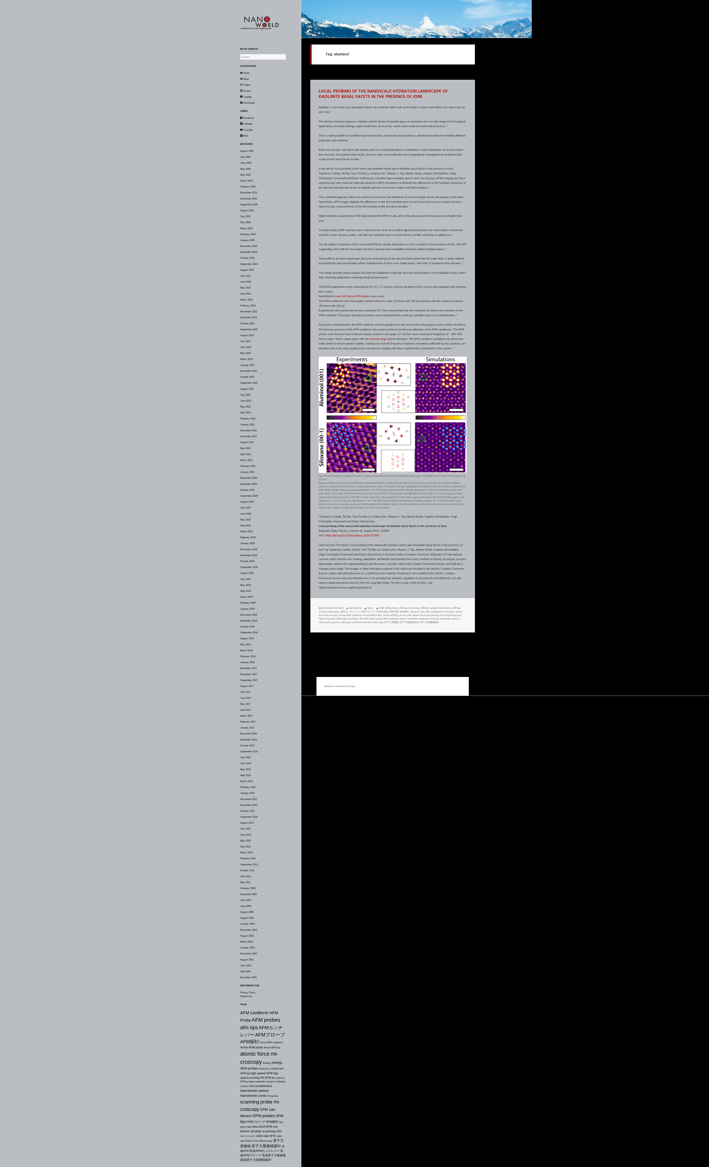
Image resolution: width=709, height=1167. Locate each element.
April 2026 (245, 174)
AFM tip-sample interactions (436, 608)
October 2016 (247, 745)
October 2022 (247, 377)
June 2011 (245, 876)
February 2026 (248, 186)
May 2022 (245, 406)
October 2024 (247, 258)
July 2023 (245, 341)
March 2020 (246, 531)
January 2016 (247, 793)
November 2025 (248, 198)
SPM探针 (272, 1122)
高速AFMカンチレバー (265, 1150)
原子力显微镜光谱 (409, 622)
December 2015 (248, 799)
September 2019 (249, 567)
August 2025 (247, 210)
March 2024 (246, 299)
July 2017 (245, 692)
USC (279, 1131)
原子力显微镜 (391, 622)
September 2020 (249, 495)
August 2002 (247, 959)
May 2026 (245, 169)
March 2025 (246, 228)
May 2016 (245, 769)
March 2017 (246, 715)
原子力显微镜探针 (266, 1146)
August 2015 (247, 822)
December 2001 (248, 977)
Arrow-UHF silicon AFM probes (351, 296)
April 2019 (245, 591)
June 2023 (245, 347)
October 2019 (247, 561)
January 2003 (247, 947)
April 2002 (245, 971)
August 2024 (247, 270)
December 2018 (248, 614)
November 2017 (248, 674)
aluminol (414, 611)
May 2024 (245, 287)
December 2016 (248, 733)
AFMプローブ (270, 1034)
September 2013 (249, 864)
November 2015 (248, 805)
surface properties (361, 622)
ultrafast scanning (262, 1131)
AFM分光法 (382, 611)
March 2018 (246, 650)
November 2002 (248, 953)
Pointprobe (272, 1096)
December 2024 (248, 246)
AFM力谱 (393, 611)
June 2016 (245, 763)
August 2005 (247, 912)
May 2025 (245, 222)
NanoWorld (355, 608)
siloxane (345, 622)
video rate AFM (265, 1135)
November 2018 (248, 620)
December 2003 (248, 930)
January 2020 (247, 543)
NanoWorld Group (345, 686)
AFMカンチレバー (350, 611)
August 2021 (247, 442)
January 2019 (247, 609)
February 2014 (248, 858)
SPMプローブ (256, 1121)
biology (267, 1063)
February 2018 (248, 656)
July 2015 (245, 828)
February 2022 (248, 418)
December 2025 (248, 192)
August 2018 (247, 638)
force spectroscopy (451, 615)
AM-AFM (425, 611)
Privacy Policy (248, 992)
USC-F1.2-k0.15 (247, 1136)
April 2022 (245, 412)
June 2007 (245, 900)
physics (335, 622)
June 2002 (245, 965)
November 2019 (248, 555)
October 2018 (247, 626)
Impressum (246, 996)
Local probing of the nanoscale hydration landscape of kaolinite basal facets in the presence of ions (383, 94)
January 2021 (247, 472)
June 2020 (245, 513)
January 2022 (247, 424)
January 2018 (247, 662)
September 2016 (249, 751)
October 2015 (247, 811)
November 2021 (248, 436)
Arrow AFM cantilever (271, 1042)
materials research (265, 1081)
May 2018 (245, 644)
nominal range (378, 338)
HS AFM (265, 1077)
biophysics (264, 1068)
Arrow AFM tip (272, 1047)
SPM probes (264, 1115)
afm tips (249, 1027)
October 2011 (247, 870)
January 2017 (247, 727)
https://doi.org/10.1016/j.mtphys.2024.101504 (352, 535)
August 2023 (247, 335)
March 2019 (246, 597)
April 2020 (245, 525)
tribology (378, 622)
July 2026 (245, 157)
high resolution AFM (330, 618)
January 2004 (247, 923)
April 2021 (245, 454)
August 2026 (247, 151)
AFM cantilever (254, 1012)
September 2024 (249, 264)
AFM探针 (249, 1041)
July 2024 (245, 275)
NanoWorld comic (253, 1096)
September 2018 (249, 632)
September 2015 (249, 816)
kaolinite (412, 618)
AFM (381, 608)
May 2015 (245, 840)
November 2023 (248, 317)
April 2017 (245, 710)
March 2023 (246, 359)
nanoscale (324, 622)
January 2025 (247, 240)
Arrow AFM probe (251, 1047)
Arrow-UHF (405, 615)
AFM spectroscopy (409, 608)
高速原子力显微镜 (274, 1155)
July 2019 (245, 579)
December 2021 (248, 430)
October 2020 (247, 490)
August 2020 (247, 501)
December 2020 (248, 478)
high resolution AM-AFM (355, 618)
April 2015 (245, 846)
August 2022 (247, 389)
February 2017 (248, 721)
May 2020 (245, 519)
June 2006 (245, 906)
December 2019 (248, 549)
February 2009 (248, 888)
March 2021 (246, 460)
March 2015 (246, 852)
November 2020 (248, 484)
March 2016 (246, 781)
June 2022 (245, 400)
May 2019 (245, 585)
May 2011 (245, 882)
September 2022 (249, 382)
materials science (449, 618)
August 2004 (247, 918)
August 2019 (247, 573)
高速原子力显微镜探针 (256, 1160)
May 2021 (245, 448)
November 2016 (248, 739)
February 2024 (248, 305)
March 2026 (246, 180)
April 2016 (245, 775)
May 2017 (245, 704)
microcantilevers (260, 1086)
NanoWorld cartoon (254, 1091)
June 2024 (245, 281)
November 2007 (248, 894)
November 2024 (248, 252)
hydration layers (398, 618)
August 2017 (247, 686)
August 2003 (247, 935)
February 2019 (248, 602)
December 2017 (248, 668)
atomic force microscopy (425, 615)
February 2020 (248, 537)
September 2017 (249, 680)
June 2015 (245, 834)
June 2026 (245, 162)
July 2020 (245, 507)
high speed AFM (261, 1073)
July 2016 (245, 757)
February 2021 (248, 466)
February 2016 (248, 787)
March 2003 (246, 941)
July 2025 (245, 216)
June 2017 (245, 698)
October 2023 (247, 323)
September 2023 (249, 329)
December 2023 (248, 311)
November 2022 (248, 371)
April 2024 (245, 293)
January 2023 (247, 365)
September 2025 (249, 204)
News (370, 608)
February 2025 (248, 234)
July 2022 (245, 394)
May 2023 (245, 353)
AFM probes (266, 1020)
